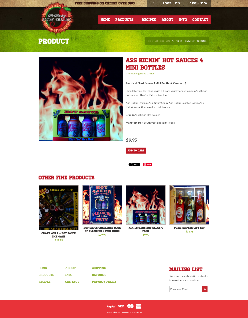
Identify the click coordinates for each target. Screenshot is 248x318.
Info (183, 20)
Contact (200, 20)
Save (149, 164)
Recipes (149, 20)
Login (167, 3)
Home (105, 20)
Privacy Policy (104, 282)
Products (124, 20)
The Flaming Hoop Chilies (140, 73)
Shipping (99, 268)
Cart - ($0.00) (199, 3)
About (167, 20)
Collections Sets (162, 40)
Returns (99, 275)
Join (177, 3)
